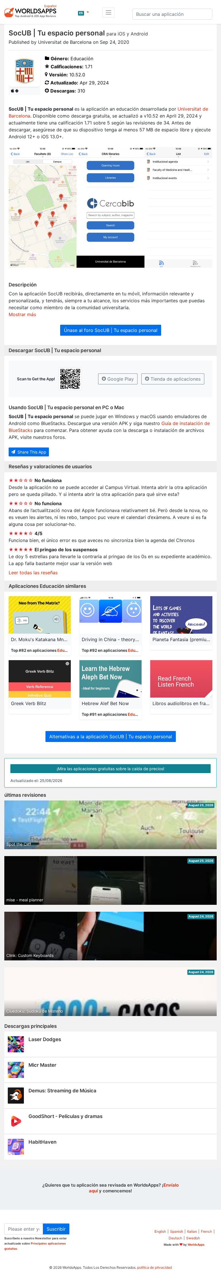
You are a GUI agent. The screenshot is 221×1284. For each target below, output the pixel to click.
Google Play (120, 379)
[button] (83, 12)
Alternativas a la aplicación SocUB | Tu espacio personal (110, 736)
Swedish (193, 1238)
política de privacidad (154, 1267)
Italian (192, 1231)
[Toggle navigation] (108, 12)
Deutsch (175, 1238)
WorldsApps (196, 1244)
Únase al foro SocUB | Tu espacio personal (110, 330)
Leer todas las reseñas (33, 572)
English (160, 1231)
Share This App (31, 452)
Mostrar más (22, 314)
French (206, 1231)
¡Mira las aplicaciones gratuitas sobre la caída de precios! (110, 768)
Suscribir (56, 1229)
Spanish (176, 1231)
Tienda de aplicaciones (175, 379)
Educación (67, 650)
